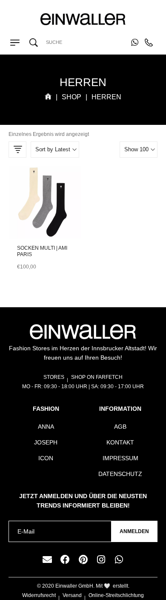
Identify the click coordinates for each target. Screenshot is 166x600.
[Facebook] (65, 559)
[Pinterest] (83, 559)
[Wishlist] (44, 220)
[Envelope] (47, 559)
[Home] (48, 97)
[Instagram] (101, 559)
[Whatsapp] (118, 559)
